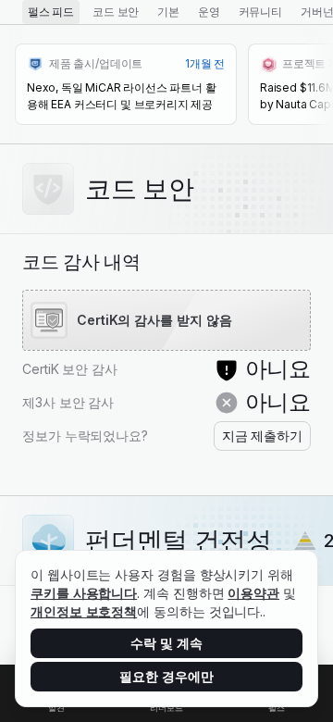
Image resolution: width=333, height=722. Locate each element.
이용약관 (253, 593)
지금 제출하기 (262, 435)
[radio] (51, 12)
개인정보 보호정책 (84, 611)
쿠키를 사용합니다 (84, 593)
